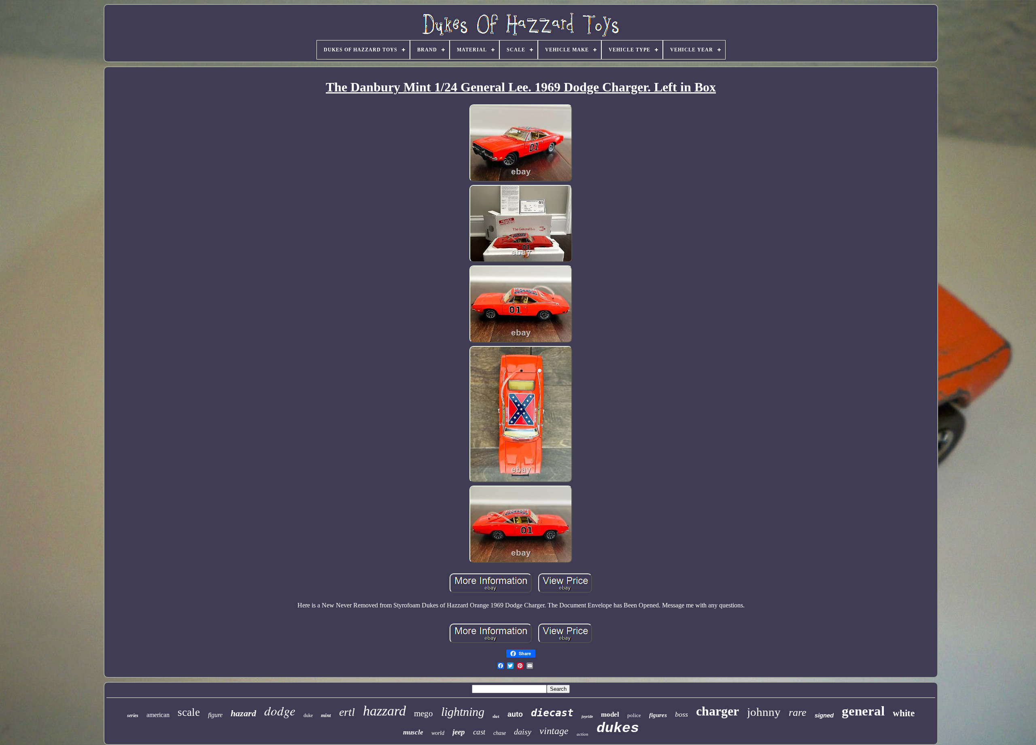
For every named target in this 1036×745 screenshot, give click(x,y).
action (582, 734)
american (158, 714)
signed (824, 715)
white (904, 713)
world (437, 733)
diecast (552, 713)
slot (496, 716)
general (863, 711)
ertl (347, 712)
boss (681, 714)
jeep (458, 732)
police (634, 715)
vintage (554, 731)
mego (423, 713)
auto (515, 714)
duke (308, 715)
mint (326, 715)
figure (215, 714)
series (132, 715)
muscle (413, 732)
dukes (618, 728)
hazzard (384, 710)
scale (189, 712)
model (610, 714)
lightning (462, 711)
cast (479, 732)
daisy (522, 731)
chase (499, 733)
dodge (279, 710)
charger (717, 711)
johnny (764, 711)
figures (658, 715)
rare (798, 712)
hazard (243, 713)
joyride (587, 716)
